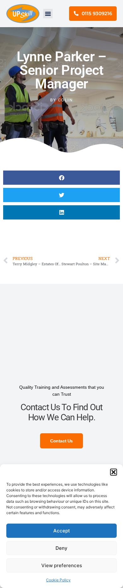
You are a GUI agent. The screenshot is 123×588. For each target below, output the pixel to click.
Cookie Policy (58, 580)
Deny (61, 548)
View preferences (61, 565)
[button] (113, 472)
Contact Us (61, 440)
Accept (61, 531)
